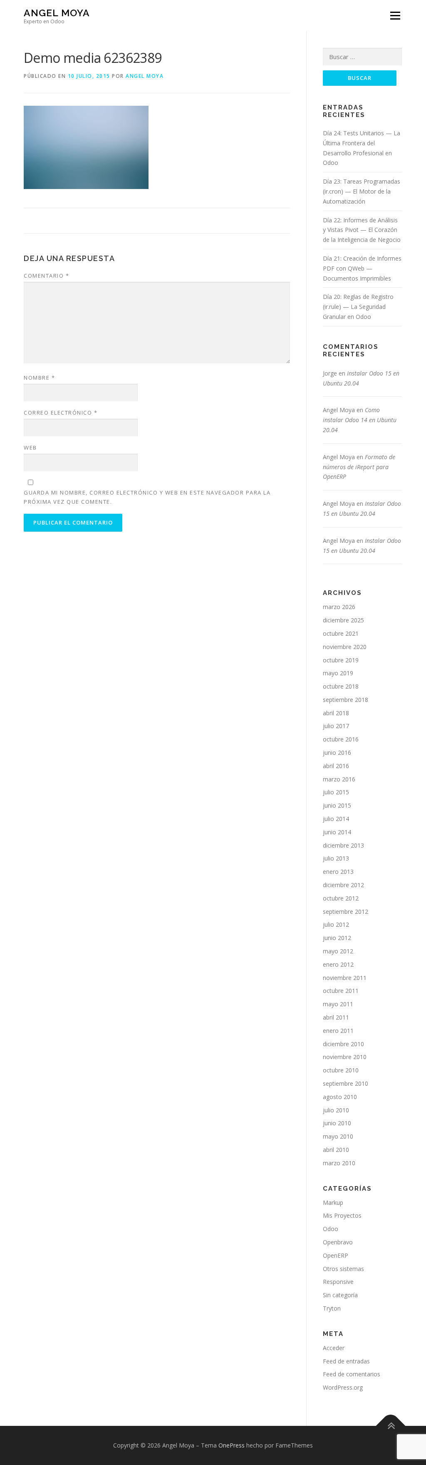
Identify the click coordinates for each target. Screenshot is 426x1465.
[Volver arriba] (391, 1426)
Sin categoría (340, 1295)
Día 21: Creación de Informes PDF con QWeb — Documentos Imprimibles (362, 268)
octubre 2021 (341, 633)
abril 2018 (336, 713)
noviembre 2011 (345, 978)
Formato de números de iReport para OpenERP (359, 467)
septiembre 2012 (345, 911)
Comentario (46, 275)
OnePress (231, 1445)
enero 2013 (338, 872)
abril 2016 (336, 766)
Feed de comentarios (351, 1374)
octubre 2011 (341, 991)
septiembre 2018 (345, 700)
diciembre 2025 (343, 620)
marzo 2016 (339, 779)
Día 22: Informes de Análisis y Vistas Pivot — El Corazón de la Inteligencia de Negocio (362, 230)
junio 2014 (337, 832)
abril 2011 (336, 1017)
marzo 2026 (339, 607)
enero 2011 (338, 1031)
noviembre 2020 (345, 647)
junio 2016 (337, 752)
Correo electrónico (60, 412)
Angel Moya (57, 12)
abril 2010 (336, 1150)
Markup (333, 1202)
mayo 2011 (338, 1004)
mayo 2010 (338, 1136)
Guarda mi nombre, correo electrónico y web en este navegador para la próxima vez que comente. (147, 497)
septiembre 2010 (345, 1083)
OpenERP (335, 1255)
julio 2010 (336, 1110)
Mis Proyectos (342, 1215)
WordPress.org (343, 1387)
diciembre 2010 (343, 1044)
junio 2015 (337, 805)
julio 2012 (336, 924)
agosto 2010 (340, 1097)
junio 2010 (337, 1123)
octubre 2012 (341, 898)
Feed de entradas (346, 1361)
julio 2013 (336, 858)
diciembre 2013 (343, 845)
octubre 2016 (341, 739)
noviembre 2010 (345, 1057)
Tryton (332, 1308)
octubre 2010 (341, 1070)
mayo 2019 (338, 673)
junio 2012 (337, 938)
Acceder (333, 1348)
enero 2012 (338, 964)
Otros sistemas (343, 1269)
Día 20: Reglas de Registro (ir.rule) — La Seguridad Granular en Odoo (358, 307)
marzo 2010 (339, 1163)
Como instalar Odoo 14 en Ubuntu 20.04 (359, 420)
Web (30, 447)
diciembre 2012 (343, 885)
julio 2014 (336, 819)
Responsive (338, 1282)
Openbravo (338, 1242)
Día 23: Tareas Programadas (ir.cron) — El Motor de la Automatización (361, 191)
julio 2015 (336, 792)
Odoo (330, 1229)
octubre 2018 (341, 686)
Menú (395, 16)
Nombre (39, 377)
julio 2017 (336, 726)
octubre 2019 (341, 660)
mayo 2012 (338, 951)
